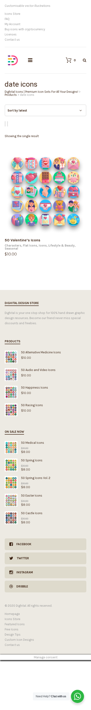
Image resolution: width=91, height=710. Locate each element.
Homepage (12, 614)
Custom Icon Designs (19, 639)
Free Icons (11, 629)
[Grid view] (6, 124)
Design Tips (13, 634)
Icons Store (12, 13)
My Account (12, 24)
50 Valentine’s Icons (22, 240)
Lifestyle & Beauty (61, 245)
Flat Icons (30, 245)
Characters (13, 245)
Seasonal (11, 248)
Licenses (11, 34)
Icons (43, 245)
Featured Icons (15, 624)
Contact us (12, 39)
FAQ (7, 19)
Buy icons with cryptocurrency (25, 29)
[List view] (8, 124)
